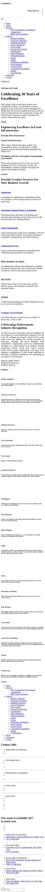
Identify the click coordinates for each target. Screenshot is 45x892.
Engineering (6, 192)
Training (4, 297)
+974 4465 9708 (12, 800)
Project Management (9, 228)
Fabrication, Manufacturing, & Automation (18, 210)
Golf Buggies (16, 51)
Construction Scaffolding (20, 69)
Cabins (13, 58)
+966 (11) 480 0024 (13, 779)
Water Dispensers (17, 54)
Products (9, 36)
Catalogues (10, 75)
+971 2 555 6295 (12, 767)
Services (9, 28)
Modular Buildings (18, 38)
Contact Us (5, 81)
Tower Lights (16, 47)
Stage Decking (16, 64)
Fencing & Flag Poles (19, 49)
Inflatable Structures (18, 43)
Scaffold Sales (16, 73)
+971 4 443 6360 (12, 754)
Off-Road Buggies (18, 56)
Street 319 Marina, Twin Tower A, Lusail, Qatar (24, 798)
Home (8, 23)
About (8, 26)
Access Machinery (18, 45)
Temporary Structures (19, 41)
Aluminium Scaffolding (19, 62)
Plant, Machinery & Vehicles (12, 261)
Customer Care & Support (12, 313)
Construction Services (10, 246)
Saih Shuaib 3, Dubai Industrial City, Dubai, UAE (25, 752)
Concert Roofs (16, 66)
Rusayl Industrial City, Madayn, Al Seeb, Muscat (24, 788)
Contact (9, 77)
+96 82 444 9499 (12, 790)
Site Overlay (6, 279)
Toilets (13, 60)
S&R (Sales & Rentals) (19, 34)
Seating (13, 71)
